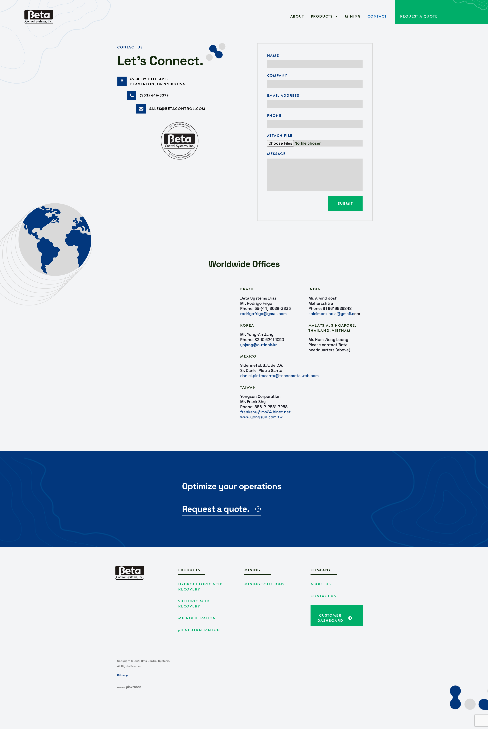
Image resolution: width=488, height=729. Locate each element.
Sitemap (122, 675)
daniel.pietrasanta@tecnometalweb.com (279, 375)
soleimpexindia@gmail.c (331, 313)
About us (321, 584)
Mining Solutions (264, 584)
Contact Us (323, 596)
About (297, 16)
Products (322, 16)
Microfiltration (197, 618)
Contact (377, 16)
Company (277, 75)
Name (273, 55)
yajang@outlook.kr (258, 344)
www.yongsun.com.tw (261, 417)
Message (276, 153)
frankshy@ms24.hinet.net (265, 411)
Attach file (280, 135)
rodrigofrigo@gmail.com (263, 313)
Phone (274, 115)
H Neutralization (199, 630)
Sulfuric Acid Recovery (193, 604)
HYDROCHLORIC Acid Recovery (200, 587)
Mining (353, 16)
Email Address (283, 95)
